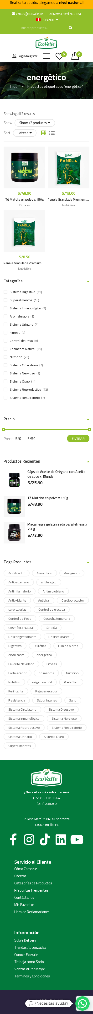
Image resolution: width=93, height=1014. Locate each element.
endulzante (16, 655)
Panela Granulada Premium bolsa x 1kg (68, 199)
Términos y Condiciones (32, 976)
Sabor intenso (47, 700)
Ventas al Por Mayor (29, 969)
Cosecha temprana (56, 618)
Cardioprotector (73, 600)
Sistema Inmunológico (25, 308)
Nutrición (68, 205)
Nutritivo (14, 682)
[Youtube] (77, 839)
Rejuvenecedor (46, 691)
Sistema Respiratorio (25, 398)
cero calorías (17, 609)
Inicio (13, 86)
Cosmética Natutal (21, 628)
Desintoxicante (59, 637)
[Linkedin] (61, 839)
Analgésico (72, 573)
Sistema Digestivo (22, 292)
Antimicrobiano (53, 591)
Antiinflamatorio (19, 591)
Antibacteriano (18, 582)
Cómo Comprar (25, 869)
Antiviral (44, 600)
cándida (51, 628)
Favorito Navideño (21, 664)
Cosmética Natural (22, 349)
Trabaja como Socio (29, 962)
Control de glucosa (51, 609)
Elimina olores (68, 646)
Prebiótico (71, 682)
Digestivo (15, 646)
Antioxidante (17, 600)
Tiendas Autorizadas (30, 947)
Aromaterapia (19, 316)
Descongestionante (22, 637)
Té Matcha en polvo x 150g (24, 199)
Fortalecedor (17, 673)
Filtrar (78, 438)
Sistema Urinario (21, 324)
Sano (73, 700)
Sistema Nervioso (22, 373)
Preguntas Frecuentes (31, 890)
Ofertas (20, 876)
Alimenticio (44, 573)
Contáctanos (24, 897)
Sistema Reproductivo (25, 389)
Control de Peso (21, 341)
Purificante (15, 691)
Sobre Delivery (25, 940)
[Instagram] (29, 839)
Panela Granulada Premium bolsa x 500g (24, 263)
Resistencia (16, 700)
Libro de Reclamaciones (32, 912)
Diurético (40, 646)
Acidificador (16, 573)
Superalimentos (21, 300)
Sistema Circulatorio (24, 365)
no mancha (46, 673)
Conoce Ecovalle (26, 955)
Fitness (24, 205)
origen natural (42, 682)
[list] (52, 133)
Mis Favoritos (24, 905)
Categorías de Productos (33, 883)
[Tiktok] (45, 839)
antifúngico (49, 582)
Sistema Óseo (20, 381)
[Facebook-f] (13, 839)
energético (44, 655)
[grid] (43, 133)
